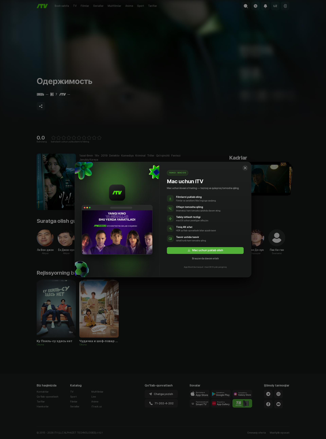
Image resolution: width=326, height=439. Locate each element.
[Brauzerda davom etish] (245, 168)
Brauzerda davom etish (205, 258)
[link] (205, 250)
